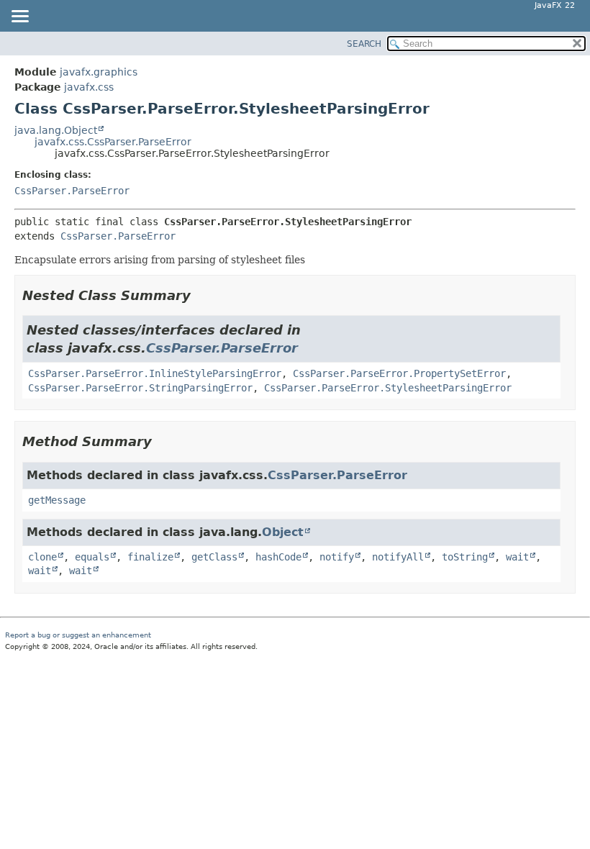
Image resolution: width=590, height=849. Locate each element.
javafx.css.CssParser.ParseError (113, 141)
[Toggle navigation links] (19, 17)
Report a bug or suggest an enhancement (78, 635)
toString (465, 557)
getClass (214, 557)
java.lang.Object (55, 130)
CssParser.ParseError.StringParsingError (140, 388)
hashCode (278, 557)
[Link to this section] (200, 295)
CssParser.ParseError (72, 190)
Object (283, 532)
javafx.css (89, 87)
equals (92, 557)
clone (42, 557)
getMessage (57, 500)
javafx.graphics (98, 72)
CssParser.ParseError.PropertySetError (399, 373)
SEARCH (364, 44)
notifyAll (398, 557)
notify (336, 557)
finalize (150, 557)
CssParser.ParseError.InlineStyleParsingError (154, 373)
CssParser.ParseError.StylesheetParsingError (388, 388)
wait (517, 557)
